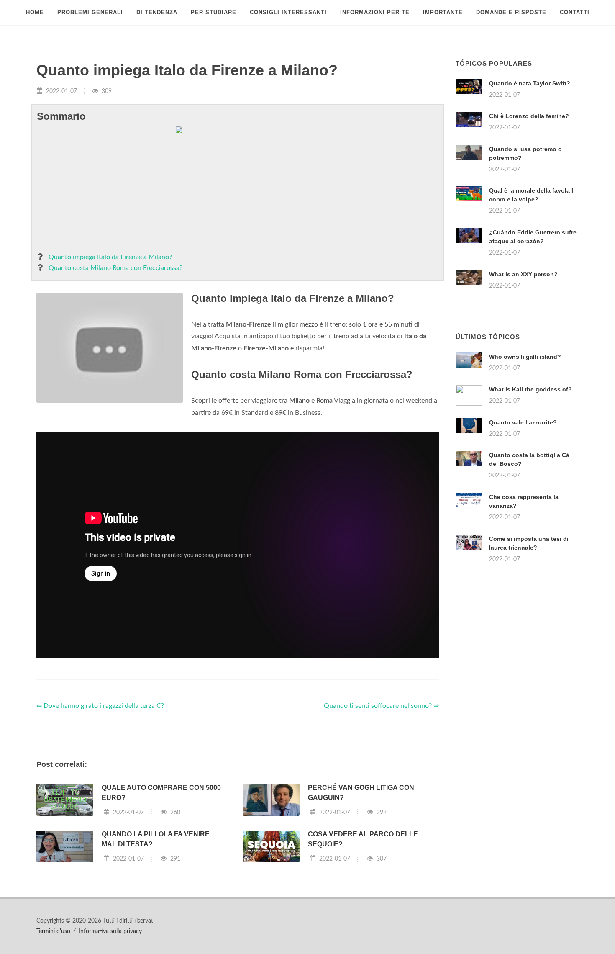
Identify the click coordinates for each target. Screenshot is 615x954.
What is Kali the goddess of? (530, 389)
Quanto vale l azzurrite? (523, 422)
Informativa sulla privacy (110, 931)
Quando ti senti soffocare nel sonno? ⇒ (381, 705)
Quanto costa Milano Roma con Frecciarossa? (115, 268)
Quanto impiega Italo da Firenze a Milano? (110, 257)
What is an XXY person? (523, 274)
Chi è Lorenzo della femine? (529, 116)
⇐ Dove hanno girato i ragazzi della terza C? (100, 705)
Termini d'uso (53, 931)
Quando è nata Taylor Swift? (529, 83)
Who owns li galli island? (525, 356)
